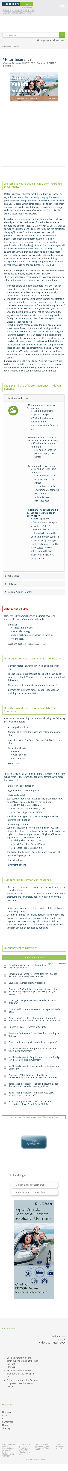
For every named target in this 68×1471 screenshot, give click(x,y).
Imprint (59, 1448)
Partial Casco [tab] (13, 576)
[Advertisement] (34, 118)
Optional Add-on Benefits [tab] (19, 592)
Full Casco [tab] (12, 584)
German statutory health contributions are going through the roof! (22, 1361)
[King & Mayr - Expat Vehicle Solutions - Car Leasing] (34, 87)
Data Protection (60, 1445)
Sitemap (6, 1428)
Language (44, 40)
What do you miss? (50, 1117)
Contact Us (7, 1422)
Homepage (7, 1412)
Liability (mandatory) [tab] (17, 398)
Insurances (6, 46)
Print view (60, 40)
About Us (6, 1415)
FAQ (4, 1418)
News (5, 1425)
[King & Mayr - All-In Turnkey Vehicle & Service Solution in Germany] (34, 1249)
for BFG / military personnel (45, 194)
